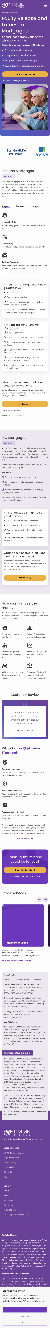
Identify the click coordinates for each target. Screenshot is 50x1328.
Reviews (7, 1195)
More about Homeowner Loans (15, 960)
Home (4, 13)
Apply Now (24, 577)
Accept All (25, 1310)
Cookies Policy (10, 1162)
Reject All (25, 1323)
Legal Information (11, 1158)
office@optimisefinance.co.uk (16, 1215)
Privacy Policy (9, 1167)
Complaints (8, 1172)
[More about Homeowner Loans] (23, 925)
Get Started (23, 404)
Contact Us (8, 1205)
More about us (23, 838)
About (6, 1191)
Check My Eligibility (24, 74)
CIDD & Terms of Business (14, 1153)
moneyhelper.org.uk (12, 1017)
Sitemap (7, 1177)
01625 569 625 (10, 1210)
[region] (25, 1307)
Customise (25, 1316)
